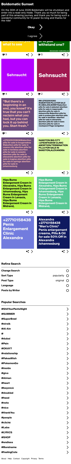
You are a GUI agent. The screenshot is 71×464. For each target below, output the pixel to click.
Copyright (25, 459)
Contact (16, 459)
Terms (41, 459)
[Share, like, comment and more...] (17, 51)
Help (10, 459)
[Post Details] (32, 55)
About (3, 459)
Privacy (34, 459)
